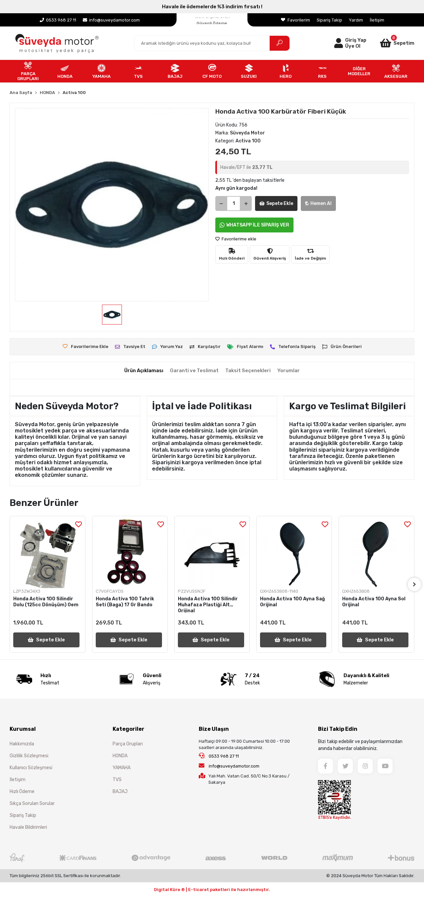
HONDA (120, 756)
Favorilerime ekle (238, 238)
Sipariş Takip (329, 20)
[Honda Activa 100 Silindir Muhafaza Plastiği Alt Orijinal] (212, 554)
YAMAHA (122, 768)
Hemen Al (321, 203)
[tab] (143, 371)
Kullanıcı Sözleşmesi (31, 768)
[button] (390, 43)
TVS (117, 779)
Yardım (356, 20)
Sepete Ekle (279, 203)
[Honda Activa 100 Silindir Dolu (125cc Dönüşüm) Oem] (47, 554)
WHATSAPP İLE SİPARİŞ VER (257, 225)
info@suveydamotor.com (234, 766)
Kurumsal (23, 729)
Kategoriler (128, 729)
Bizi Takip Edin (337, 729)
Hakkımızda (22, 744)
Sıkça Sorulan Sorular (32, 803)
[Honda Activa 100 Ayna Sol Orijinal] (376, 554)
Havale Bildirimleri (28, 827)
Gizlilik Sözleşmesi (29, 756)
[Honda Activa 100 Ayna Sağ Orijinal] (294, 554)
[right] (414, 584)
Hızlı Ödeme (22, 791)
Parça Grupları (128, 744)
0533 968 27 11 (223, 756)
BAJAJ (120, 791)
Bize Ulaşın (214, 729)
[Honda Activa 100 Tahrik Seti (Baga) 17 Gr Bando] (130, 554)
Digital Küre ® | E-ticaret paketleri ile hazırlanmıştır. (212, 889)
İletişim (377, 20)
